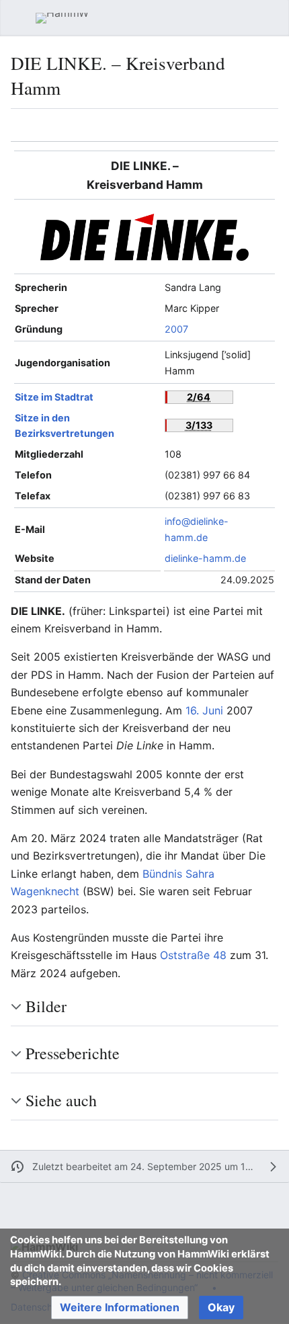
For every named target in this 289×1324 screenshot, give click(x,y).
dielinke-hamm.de (205, 558)
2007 (176, 329)
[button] (17, 18)
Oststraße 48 (193, 955)
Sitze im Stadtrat (54, 397)
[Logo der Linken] (144, 236)
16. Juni (204, 710)
